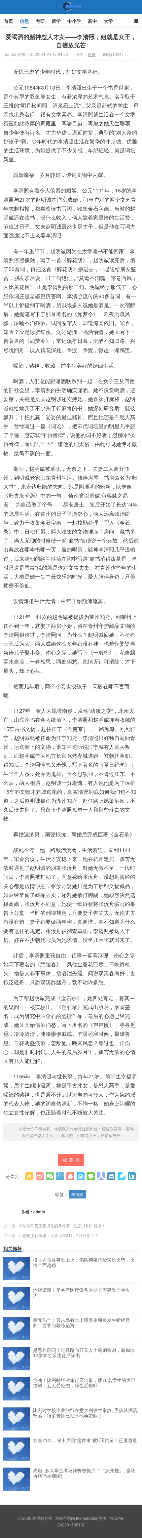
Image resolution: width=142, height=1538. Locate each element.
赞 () (74, 1159)
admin (39, 1212)
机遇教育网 (71, 13)
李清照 (77, 1194)
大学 (108, 21)
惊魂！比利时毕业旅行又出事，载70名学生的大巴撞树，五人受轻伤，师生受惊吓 (84, 1383)
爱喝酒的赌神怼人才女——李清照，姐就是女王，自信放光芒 (71, 40)
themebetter (86, 1518)
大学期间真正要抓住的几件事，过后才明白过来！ (62, 1225)
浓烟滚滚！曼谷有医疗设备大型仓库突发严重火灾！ (81, 1292)
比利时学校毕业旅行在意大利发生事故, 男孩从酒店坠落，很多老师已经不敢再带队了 (85, 1413)
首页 (8, 21)
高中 (92, 21)
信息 (24, 21)
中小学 (74, 21)
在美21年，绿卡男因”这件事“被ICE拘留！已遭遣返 (85, 1440)
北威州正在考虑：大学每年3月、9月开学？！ (58, 1235)
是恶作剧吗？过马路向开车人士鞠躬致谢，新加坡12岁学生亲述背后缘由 (84, 1352)
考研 (40, 21)
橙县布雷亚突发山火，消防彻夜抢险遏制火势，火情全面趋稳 (84, 1262)
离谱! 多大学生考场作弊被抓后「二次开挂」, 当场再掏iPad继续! (84, 1473)
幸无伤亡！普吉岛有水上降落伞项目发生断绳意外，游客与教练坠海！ (81, 1322)
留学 (56, 21)
